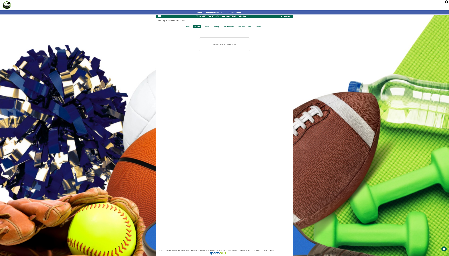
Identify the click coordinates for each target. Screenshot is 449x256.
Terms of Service (244, 250)
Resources (241, 27)
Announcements (228, 27)
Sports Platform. (219, 250)
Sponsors (258, 27)
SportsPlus (203, 250)
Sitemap (272, 250)
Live (249, 27)
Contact (265, 250)
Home (188, 27)
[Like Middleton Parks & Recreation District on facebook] (446, 2)
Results (206, 27)
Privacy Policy (256, 250)
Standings (216, 27)
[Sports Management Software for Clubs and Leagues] (217, 253)
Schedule (197, 27)
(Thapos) (211, 250)
